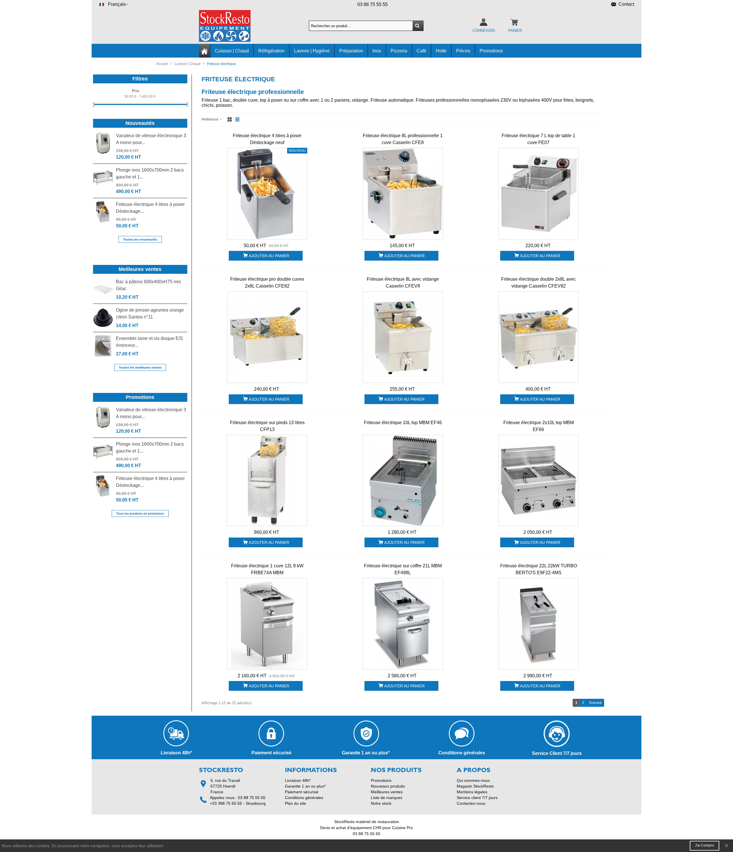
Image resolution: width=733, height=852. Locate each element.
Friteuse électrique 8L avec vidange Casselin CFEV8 (403, 282)
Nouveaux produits (388, 786)
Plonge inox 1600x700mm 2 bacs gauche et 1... (150, 173)
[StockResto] (230, 26)
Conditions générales (304, 797)
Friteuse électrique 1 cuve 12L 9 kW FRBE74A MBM (267, 569)
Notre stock (381, 803)
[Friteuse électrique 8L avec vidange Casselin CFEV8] (403, 337)
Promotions (491, 50)
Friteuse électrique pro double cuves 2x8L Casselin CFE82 (267, 282)
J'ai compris (704, 845)
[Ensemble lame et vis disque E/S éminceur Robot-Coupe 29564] (103, 346)
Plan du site (295, 803)
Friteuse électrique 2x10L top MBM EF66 (538, 426)
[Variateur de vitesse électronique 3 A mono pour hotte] (103, 143)
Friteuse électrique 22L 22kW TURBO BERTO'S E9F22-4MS (538, 569)
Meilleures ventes (140, 269)
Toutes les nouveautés (140, 239)
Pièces (463, 50)
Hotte (441, 50)
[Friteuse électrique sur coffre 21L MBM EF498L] (403, 624)
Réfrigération (271, 50)
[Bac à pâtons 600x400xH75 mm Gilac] (103, 289)
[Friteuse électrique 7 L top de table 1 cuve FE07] (538, 193)
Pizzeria (399, 50)
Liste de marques (386, 797)
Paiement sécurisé (301, 792)
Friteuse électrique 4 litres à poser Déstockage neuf (267, 139)
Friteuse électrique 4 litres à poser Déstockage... (150, 208)
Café (421, 50)
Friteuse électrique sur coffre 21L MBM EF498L (403, 569)
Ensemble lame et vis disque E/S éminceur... (149, 342)
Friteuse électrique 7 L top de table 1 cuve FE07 (538, 139)
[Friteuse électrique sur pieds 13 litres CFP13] (267, 480)
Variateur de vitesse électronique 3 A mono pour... (151, 139)
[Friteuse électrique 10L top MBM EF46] (403, 480)
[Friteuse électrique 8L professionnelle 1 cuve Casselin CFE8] (403, 193)
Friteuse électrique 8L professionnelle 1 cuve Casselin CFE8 (403, 139)
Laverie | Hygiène (312, 50)
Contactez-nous (471, 803)
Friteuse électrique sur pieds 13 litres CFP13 (267, 426)
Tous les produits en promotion (140, 513)
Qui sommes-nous (473, 780)
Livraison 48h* (298, 780)
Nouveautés (140, 123)
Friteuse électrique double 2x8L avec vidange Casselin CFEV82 (538, 282)
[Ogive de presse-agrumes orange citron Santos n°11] (103, 317)
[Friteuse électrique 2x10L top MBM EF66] (538, 480)
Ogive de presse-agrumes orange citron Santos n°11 (150, 313)
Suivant (596, 702)
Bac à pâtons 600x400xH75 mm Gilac (148, 285)
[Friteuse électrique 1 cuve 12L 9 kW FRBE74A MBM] (267, 624)
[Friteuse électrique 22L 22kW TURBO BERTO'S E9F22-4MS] (538, 624)
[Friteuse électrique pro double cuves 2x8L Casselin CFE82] (267, 337)
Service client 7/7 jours (477, 797)
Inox (377, 50)
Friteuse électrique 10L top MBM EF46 (403, 422)
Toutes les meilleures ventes (140, 367)
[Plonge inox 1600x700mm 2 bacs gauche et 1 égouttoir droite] (103, 177)
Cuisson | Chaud (232, 50)
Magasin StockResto (475, 786)
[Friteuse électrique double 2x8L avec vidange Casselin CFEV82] (538, 337)
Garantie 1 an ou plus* (305, 786)
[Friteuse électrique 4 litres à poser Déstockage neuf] (103, 212)
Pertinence (210, 119)
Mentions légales (472, 792)
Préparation (351, 50)
